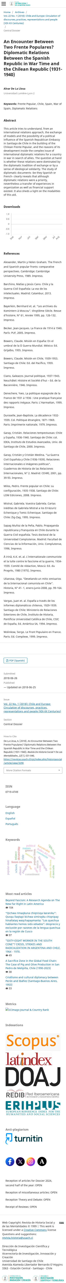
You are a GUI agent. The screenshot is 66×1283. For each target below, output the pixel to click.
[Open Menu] (3, 3)
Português (12, 824)
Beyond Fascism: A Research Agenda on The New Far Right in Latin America (33, 902)
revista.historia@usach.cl (17, 1237)
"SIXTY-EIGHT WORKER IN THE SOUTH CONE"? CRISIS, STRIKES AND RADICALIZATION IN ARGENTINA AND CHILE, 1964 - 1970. (33, 946)
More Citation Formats (18, 770)
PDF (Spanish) (17, 660)
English (10, 813)
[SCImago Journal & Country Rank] (27, 1009)
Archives (19, 12)
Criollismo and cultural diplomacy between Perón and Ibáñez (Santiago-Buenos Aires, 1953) (32, 981)
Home (7, 12)
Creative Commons (35, 1230)
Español (10, 818)
